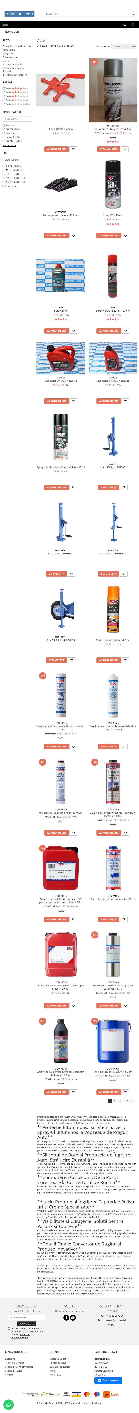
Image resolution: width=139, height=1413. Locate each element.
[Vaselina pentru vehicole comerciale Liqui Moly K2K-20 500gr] (113, 695)
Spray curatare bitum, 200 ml (113, 640)
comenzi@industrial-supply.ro (114, 1322)
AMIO (8, 125)
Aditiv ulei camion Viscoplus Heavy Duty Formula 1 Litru (112, 814)
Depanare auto (10, 57)
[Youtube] (73, 1318)
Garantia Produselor (60, 1366)
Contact (9, 1374)
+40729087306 (114, 1315)
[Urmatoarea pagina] (132, 1101)
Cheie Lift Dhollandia (61, 129)
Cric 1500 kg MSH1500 (113, 467)
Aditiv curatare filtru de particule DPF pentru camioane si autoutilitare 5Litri (60, 900)
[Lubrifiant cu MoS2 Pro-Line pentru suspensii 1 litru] (113, 955)
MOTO (6, 60)
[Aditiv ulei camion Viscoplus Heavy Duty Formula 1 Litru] (113, 782)
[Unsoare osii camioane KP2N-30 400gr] (60, 782)
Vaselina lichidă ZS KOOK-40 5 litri (113, 1071)
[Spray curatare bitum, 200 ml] (113, 609)
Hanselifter (11, 137)
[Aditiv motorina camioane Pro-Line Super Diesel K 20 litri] (60, 955)
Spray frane (60, 310)
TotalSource (113, 125)
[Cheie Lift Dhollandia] (60, 90)
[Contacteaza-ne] (124, 24)
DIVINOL (10, 133)
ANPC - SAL (55, 1374)
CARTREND (11, 129)
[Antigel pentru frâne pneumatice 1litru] (113, 868)
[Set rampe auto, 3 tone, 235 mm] (60, 184)
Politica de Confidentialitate (20, 1336)
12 (126, 1101)
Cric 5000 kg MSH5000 (112, 553)
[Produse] (5, 25)
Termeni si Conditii (14, 1362)
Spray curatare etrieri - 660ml (113, 310)
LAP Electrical (12, 141)
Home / (9, 31)
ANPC (52, 1370)
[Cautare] (133, 14)
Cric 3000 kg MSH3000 (60, 553)
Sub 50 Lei (11, 166)
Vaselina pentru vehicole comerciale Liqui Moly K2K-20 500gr (113, 728)
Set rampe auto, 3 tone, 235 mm (61, 215)
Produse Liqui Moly (12, 64)
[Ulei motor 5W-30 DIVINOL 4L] (60, 358)
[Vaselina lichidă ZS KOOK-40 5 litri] (113, 1041)
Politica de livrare (13, 1370)
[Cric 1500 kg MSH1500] (113, 436)
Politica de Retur (58, 1362)
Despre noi (10, 1358)
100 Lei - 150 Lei (13, 173)
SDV (61, 307)
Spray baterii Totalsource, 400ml (113, 129)
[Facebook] (66, 1318)
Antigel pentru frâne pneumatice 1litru (113, 899)
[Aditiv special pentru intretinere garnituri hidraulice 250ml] (60, 1041)
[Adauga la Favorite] (73, 149)
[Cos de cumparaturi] (132, 24)
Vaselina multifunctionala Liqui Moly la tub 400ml (60, 728)
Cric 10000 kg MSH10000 (61, 640)
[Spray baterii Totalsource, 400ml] (113, 90)
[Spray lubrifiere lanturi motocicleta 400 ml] (60, 436)
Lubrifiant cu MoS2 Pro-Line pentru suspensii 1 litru (113, 987)
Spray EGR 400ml (113, 215)
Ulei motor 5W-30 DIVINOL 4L (60, 380)
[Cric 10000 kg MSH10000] (60, 609)
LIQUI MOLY (61, 723)
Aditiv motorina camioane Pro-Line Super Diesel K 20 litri (60, 987)
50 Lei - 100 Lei (13, 170)
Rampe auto (9, 49)
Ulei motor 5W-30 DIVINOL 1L (112, 380)
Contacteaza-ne (110, 1380)
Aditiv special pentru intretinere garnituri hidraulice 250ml (60, 1073)
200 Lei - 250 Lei (13, 181)
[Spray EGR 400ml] (113, 184)
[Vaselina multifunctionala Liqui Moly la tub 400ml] (60, 695)
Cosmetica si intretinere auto (17, 46)
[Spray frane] (60, 275)
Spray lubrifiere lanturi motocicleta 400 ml (61, 467)
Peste (9, 88)
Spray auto (8, 53)
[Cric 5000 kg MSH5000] (113, 523)
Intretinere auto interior (15, 74)
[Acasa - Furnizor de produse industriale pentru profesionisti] (19, 14)
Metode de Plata (58, 1358)
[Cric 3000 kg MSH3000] (60, 523)
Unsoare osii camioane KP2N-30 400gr (60, 812)
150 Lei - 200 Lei (13, 178)
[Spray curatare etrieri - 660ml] (113, 275)
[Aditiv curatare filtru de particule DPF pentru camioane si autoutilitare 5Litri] (60, 868)
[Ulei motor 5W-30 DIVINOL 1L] (113, 358)
